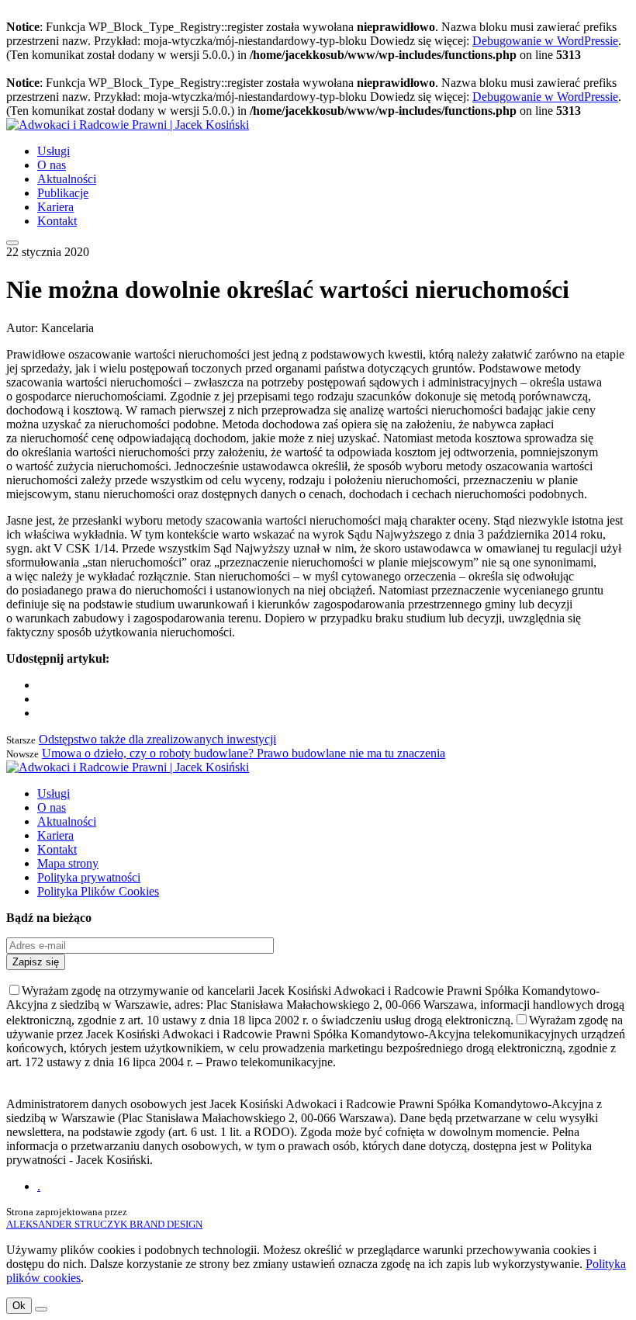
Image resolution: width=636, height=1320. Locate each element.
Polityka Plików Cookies (98, 891)
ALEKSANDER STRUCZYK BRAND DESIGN (104, 1224)
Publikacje (62, 192)
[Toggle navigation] (12, 243)
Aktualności (66, 178)
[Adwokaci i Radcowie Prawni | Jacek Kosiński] (127, 124)
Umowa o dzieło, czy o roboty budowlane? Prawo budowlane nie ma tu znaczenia (243, 753)
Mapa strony (68, 863)
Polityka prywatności (88, 877)
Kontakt (57, 220)
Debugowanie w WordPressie (545, 40)
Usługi (53, 151)
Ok (19, 1305)
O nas (51, 164)
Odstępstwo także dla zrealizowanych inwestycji (157, 739)
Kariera (55, 206)
